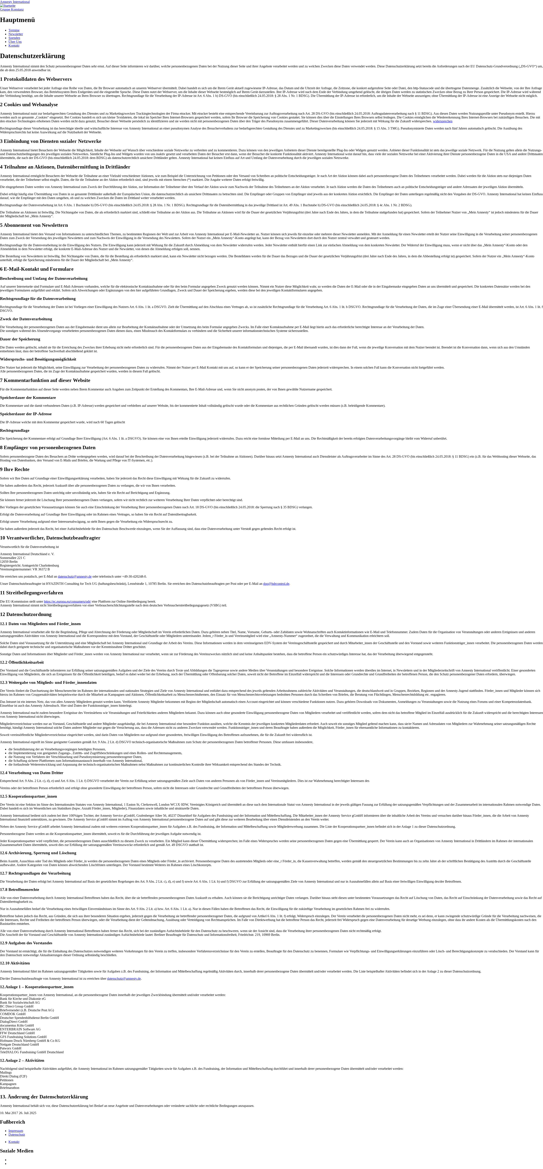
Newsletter (15, 34)
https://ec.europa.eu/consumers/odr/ (67, 601)
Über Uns (15, 41)
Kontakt (13, 45)
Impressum (15, 1131)
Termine (14, 30)
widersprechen (442, 121)
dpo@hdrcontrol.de (276, 583)
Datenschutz (16, 1134)
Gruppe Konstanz (12, 9)
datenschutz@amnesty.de (75, 576)
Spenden (14, 38)
